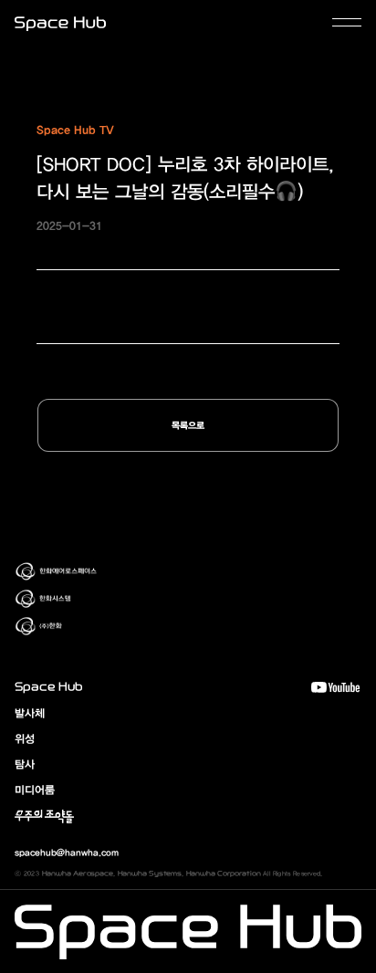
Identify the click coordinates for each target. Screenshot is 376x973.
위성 (25, 738)
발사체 (30, 712)
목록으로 (188, 425)
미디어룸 (35, 789)
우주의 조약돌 (44, 815)
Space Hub (49, 687)
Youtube (336, 687)
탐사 (25, 764)
